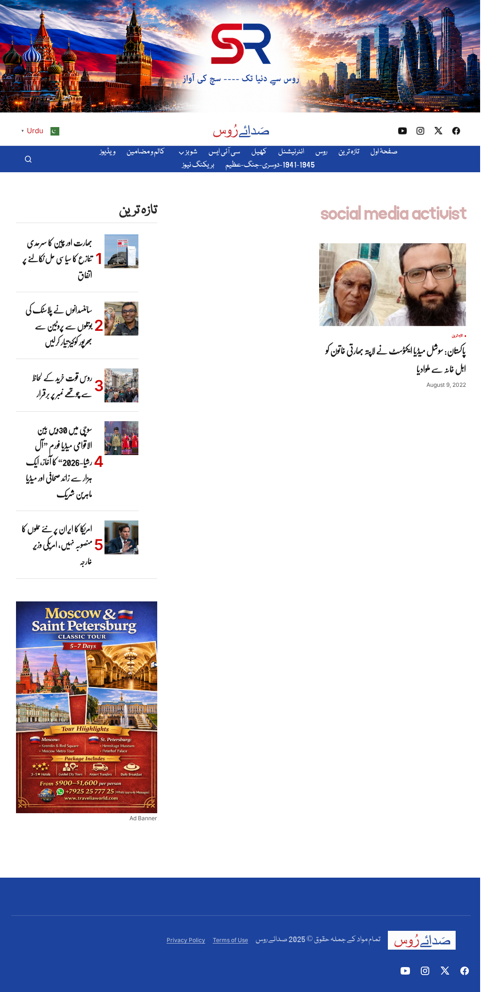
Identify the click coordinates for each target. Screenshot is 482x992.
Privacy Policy (186, 940)
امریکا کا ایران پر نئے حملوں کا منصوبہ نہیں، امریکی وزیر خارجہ (57, 544)
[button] (28, 159)
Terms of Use (230, 940)
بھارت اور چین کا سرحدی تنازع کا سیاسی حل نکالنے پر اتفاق (57, 258)
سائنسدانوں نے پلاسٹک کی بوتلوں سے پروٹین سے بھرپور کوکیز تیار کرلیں (58, 326)
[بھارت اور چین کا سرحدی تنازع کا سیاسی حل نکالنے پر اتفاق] (121, 251)
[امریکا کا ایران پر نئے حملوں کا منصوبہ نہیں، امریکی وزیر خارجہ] (121, 537)
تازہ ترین (457, 336)
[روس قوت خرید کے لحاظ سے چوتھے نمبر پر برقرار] (121, 385)
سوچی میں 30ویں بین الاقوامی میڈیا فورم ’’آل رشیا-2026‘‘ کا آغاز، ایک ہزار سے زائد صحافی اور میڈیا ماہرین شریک (59, 461)
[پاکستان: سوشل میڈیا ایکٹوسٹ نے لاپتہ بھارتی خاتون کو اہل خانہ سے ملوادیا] (392, 284)
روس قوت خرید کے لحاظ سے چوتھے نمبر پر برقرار (62, 385)
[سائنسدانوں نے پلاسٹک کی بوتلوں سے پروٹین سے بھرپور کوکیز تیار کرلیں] (121, 319)
